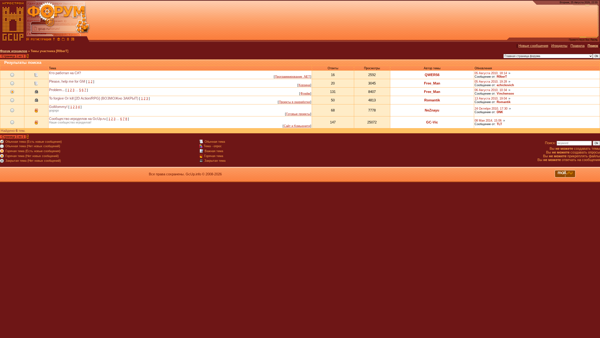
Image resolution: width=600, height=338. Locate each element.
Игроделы (559, 46)
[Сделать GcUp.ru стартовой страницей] (58, 40)
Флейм (305, 93)
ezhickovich (505, 85)
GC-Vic (432, 122)
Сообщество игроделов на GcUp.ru (77, 119)
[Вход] (54, 40)
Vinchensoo (505, 93)
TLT (499, 124)
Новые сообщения (533, 46)
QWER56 (432, 75)
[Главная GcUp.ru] (13, 40)
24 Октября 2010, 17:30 (491, 108)
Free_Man (432, 83)
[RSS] (72, 40)
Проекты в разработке (294, 102)
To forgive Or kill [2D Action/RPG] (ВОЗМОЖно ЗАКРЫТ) (93, 98)
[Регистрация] (41, 40)
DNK (500, 112)
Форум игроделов (13, 51)
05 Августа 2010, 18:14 (491, 73)
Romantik (432, 100)
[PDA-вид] (68, 40)
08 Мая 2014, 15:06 (488, 120)
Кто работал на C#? (65, 73)
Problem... (57, 90)
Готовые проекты (298, 114)
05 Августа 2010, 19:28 (491, 81)
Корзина (304, 85)
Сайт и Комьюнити (297, 126)
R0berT (502, 76)
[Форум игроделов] (28, 40)
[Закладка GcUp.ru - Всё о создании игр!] (63, 40)
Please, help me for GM (67, 81)
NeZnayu (432, 110)
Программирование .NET (292, 76)
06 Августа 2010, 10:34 (491, 90)
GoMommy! (58, 107)
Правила (577, 46)
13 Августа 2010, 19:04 (491, 98)
